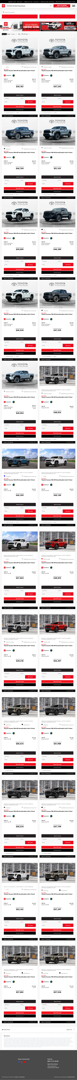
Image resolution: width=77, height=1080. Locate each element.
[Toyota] (3, 5)
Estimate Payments (19, 109)
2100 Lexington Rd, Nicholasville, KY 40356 (66, 1)
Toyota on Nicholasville (8, 115)
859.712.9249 (12, 1)
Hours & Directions (61, 6)
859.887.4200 (33, 115)
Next (76, 26)
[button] (36, 51)
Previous (1, 26)
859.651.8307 (28, 1)
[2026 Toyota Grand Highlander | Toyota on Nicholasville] (38, 26)
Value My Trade (20, 106)
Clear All (4, 34)
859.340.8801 (45, 1)
